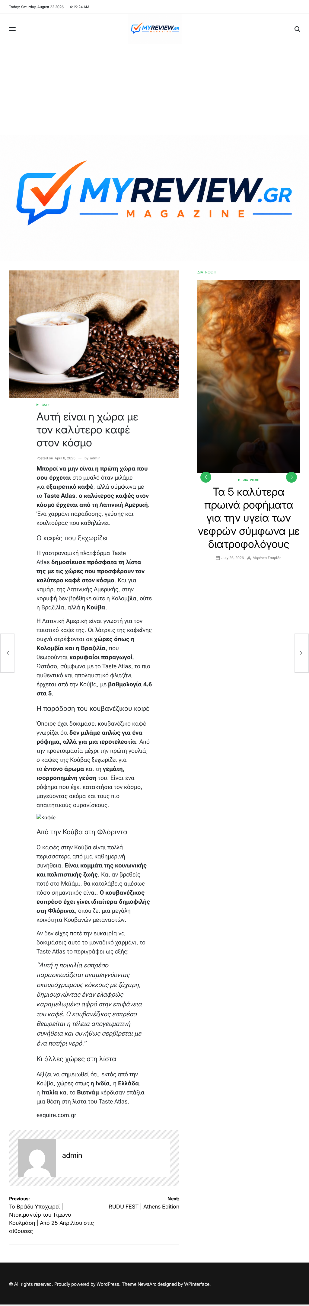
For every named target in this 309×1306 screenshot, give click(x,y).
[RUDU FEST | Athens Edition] (302, 653)
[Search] (297, 29)
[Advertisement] (154, 89)
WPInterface (196, 1284)
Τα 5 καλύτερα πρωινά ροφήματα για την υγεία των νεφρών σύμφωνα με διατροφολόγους (249, 518)
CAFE (45, 405)
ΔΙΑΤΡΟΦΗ (251, 480)
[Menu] (12, 29)
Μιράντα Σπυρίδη (267, 558)
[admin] (37, 1158)
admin (95, 458)
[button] (291, 477)
